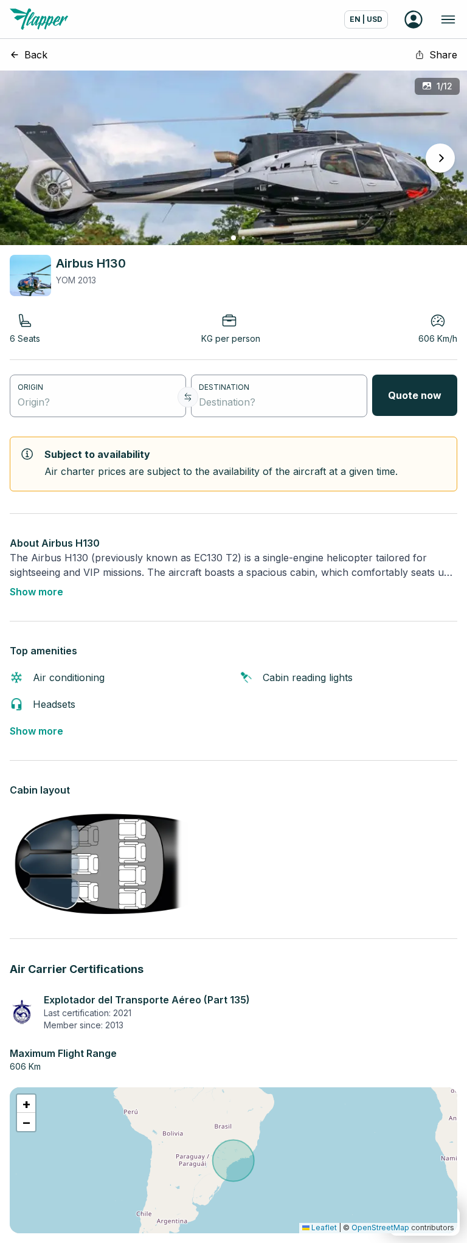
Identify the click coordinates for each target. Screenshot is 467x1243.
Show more (36, 592)
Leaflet (323, 1227)
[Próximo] (440, 158)
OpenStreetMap (380, 1227)
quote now (414, 395)
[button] (26, 1104)
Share (443, 55)
